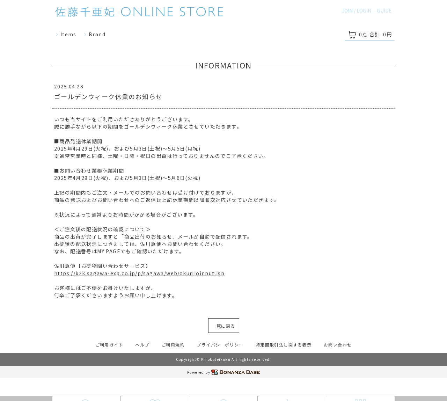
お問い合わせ (338, 345)
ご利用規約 (173, 345)
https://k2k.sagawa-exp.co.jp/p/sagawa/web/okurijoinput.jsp (139, 273)
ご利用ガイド (109, 345)
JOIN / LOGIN (356, 10)
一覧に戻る (223, 326)
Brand (96, 34)
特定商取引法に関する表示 (284, 345)
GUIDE (384, 10)
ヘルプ (142, 345)
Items (67, 34)
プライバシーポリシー (220, 345)
